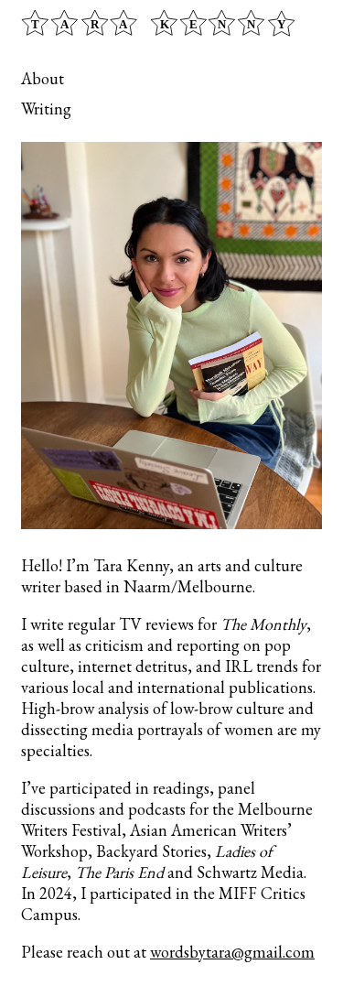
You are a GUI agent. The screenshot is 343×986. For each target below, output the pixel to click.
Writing (46, 108)
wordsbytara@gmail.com (232, 951)
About (42, 78)
